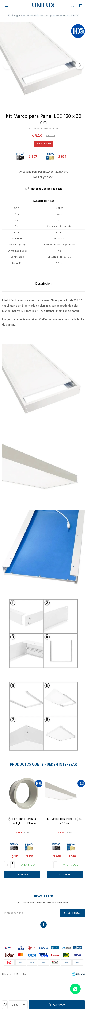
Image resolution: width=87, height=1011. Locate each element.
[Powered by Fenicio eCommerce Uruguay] (78, 974)
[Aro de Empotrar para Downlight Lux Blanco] (22, 793)
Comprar (59, 1004)
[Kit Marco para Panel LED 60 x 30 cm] (65, 793)
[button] (79, 65)
